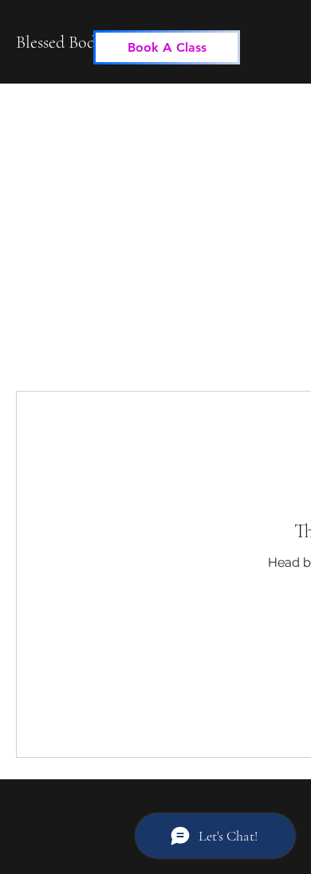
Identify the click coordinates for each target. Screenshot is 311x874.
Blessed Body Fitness (85, 42)
